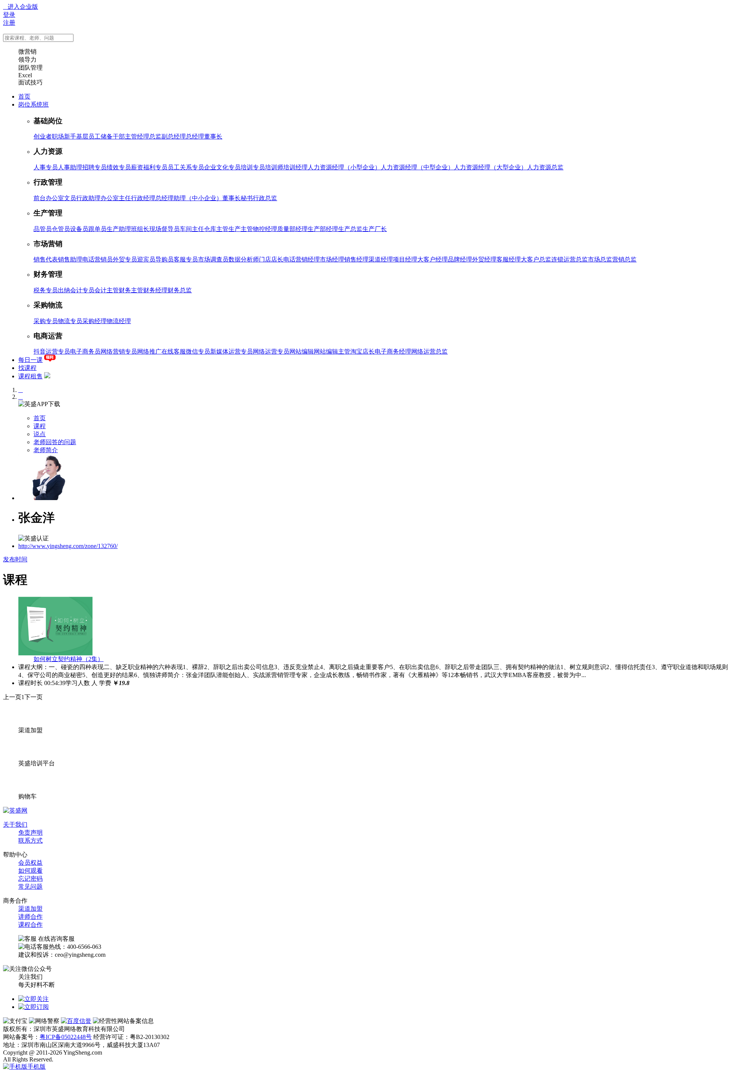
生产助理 (119, 229)
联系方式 (30, 840)
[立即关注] (33, 999)
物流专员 (70, 321)
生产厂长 (374, 229)
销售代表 (46, 259)
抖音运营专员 (52, 351)
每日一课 (30, 360)
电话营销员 (97, 259)
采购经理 (94, 321)
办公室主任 (116, 198)
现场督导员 (164, 229)
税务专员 (46, 290)
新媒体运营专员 (231, 351)
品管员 (43, 229)
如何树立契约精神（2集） (69, 659)
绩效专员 (119, 167)
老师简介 (46, 450)
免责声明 (30, 832)
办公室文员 (61, 198)
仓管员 (61, 229)
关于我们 (15, 824)
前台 (40, 198)
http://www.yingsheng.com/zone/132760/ (68, 546)
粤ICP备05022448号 (66, 1037)
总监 (155, 136)
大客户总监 (536, 259)
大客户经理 (432, 259)
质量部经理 (292, 229)
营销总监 (624, 259)
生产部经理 (323, 229)
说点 (40, 434)
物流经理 (119, 321)
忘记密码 (30, 878)
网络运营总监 (429, 351)
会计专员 (82, 290)
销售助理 (70, 259)
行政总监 (265, 198)
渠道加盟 (30, 908)
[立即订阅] (33, 1007)
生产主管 (240, 229)
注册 (9, 22)
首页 (24, 96)
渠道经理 (381, 259)
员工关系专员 (186, 167)
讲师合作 (30, 916)
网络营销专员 (119, 351)
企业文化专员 (222, 167)
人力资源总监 (545, 167)
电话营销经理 (301, 259)
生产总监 (350, 229)
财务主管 (131, 290)
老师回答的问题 (55, 442)
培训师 (274, 167)
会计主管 (106, 290)
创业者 (43, 136)
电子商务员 (85, 351)
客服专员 (186, 259)
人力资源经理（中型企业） (417, 167)
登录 (9, 14)
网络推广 (149, 351)
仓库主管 (216, 229)
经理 (143, 136)
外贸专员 (125, 259)
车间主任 (192, 229)
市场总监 (600, 259)
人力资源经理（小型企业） (344, 167)
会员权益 (30, 862)
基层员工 (88, 136)
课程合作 (30, 924)
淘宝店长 (362, 351)
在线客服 (173, 351)
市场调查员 (213, 259)
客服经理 (508, 259)
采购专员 (46, 321)
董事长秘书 (237, 198)
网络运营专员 (271, 351)
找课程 (27, 368)
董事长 (213, 136)
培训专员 (253, 167)
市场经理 (332, 259)
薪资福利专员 (149, 167)
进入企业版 (20, 6)
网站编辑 (301, 351)
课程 (40, 426)
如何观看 (30, 870)
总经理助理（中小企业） (188, 198)
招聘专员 (94, 167)
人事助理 (70, 167)
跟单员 (97, 229)
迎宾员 (146, 259)
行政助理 (88, 198)
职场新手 (64, 136)
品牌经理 (460, 259)
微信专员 (198, 351)
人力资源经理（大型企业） (490, 167)
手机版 (36, 1066)
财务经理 (155, 290)
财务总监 (180, 290)
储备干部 (113, 136)
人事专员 (46, 167)
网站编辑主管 (332, 351)
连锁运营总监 (569, 259)
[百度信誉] (76, 1021)
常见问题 (30, 886)
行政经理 (143, 198)
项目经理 (405, 259)
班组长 (140, 229)
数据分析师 (243, 259)
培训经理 (295, 167)
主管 (131, 136)
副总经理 (173, 136)
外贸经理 (484, 259)
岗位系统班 (33, 104)
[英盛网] (15, 810)
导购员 (164, 259)
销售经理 (356, 259)
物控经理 (265, 229)
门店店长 (271, 259)
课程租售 (30, 376)
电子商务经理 (393, 351)
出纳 (64, 290)
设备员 (79, 229)
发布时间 (15, 559)
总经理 (195, 136)
